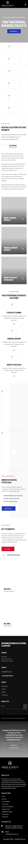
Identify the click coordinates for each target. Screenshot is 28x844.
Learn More (13, 31)
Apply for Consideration (14, 746)
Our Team (7, 549)
